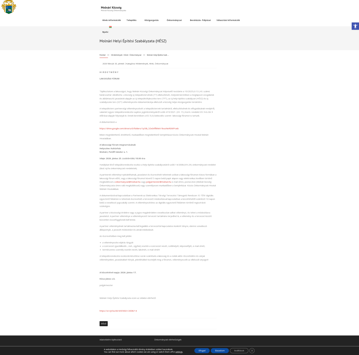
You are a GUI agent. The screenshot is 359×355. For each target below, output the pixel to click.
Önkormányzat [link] (135, 55)
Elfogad (202, 350)
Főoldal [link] (102, 55)
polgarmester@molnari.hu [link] (158, 181)
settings (179, 352)
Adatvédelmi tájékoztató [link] (111, 339)
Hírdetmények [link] (116, 55)
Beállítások (239, 350)
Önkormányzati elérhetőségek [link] (167, 339)
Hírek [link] (126, 55)
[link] (355, 26)
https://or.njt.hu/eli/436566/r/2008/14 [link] (118, 310)
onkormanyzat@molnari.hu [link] (128, 181)
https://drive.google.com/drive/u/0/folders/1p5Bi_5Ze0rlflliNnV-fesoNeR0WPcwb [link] (139, 128)
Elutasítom (220, 350)
